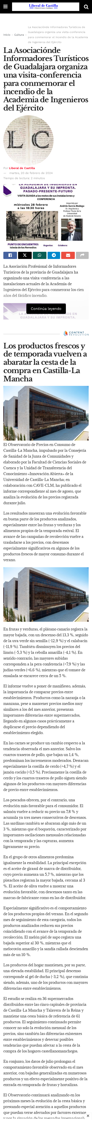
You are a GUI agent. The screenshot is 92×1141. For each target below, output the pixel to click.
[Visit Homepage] (45, 6)
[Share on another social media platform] (82, 255)
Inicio (6, 34)
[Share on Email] (68, 255)
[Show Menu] (5, 6)
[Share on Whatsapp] (39, 255)
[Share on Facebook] (10, 255)
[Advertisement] (46, 1130)
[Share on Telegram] (54, 255)
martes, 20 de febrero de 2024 (31, 173)
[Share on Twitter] (25, 255)
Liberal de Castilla (22, 168)
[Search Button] (86, 6)
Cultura (19, 34)
